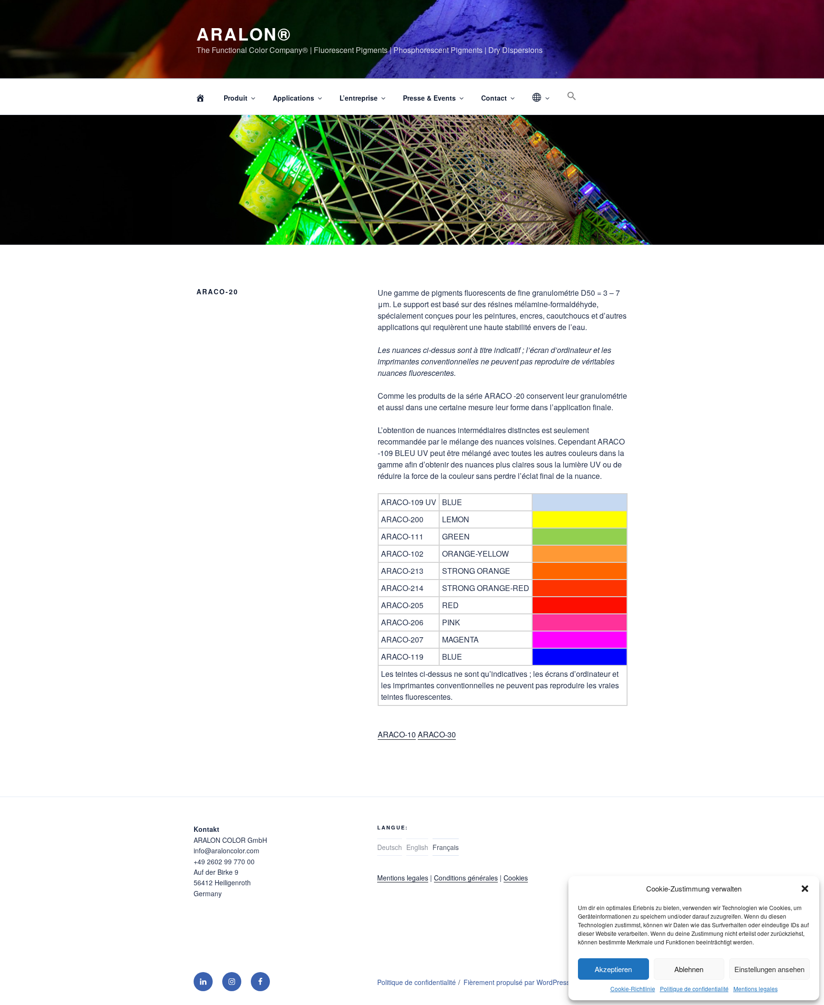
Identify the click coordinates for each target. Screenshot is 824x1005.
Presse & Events (429, 98)
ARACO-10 (397, 734)
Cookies (516, 877)
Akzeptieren (613, 969)
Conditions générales (466, 877)
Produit (235, 98)
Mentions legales (755, 988)
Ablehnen (688, 969)
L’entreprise (359, 98)
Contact (494, 98)
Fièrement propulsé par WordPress (517, 982)
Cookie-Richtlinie (632, 988)
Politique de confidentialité (694, 988)
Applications (293, 98)
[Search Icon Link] (571, 96)
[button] (805, 888)
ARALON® (244, 33)
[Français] (540, 98)
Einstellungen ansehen (769, 969)
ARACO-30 (437, 734)
